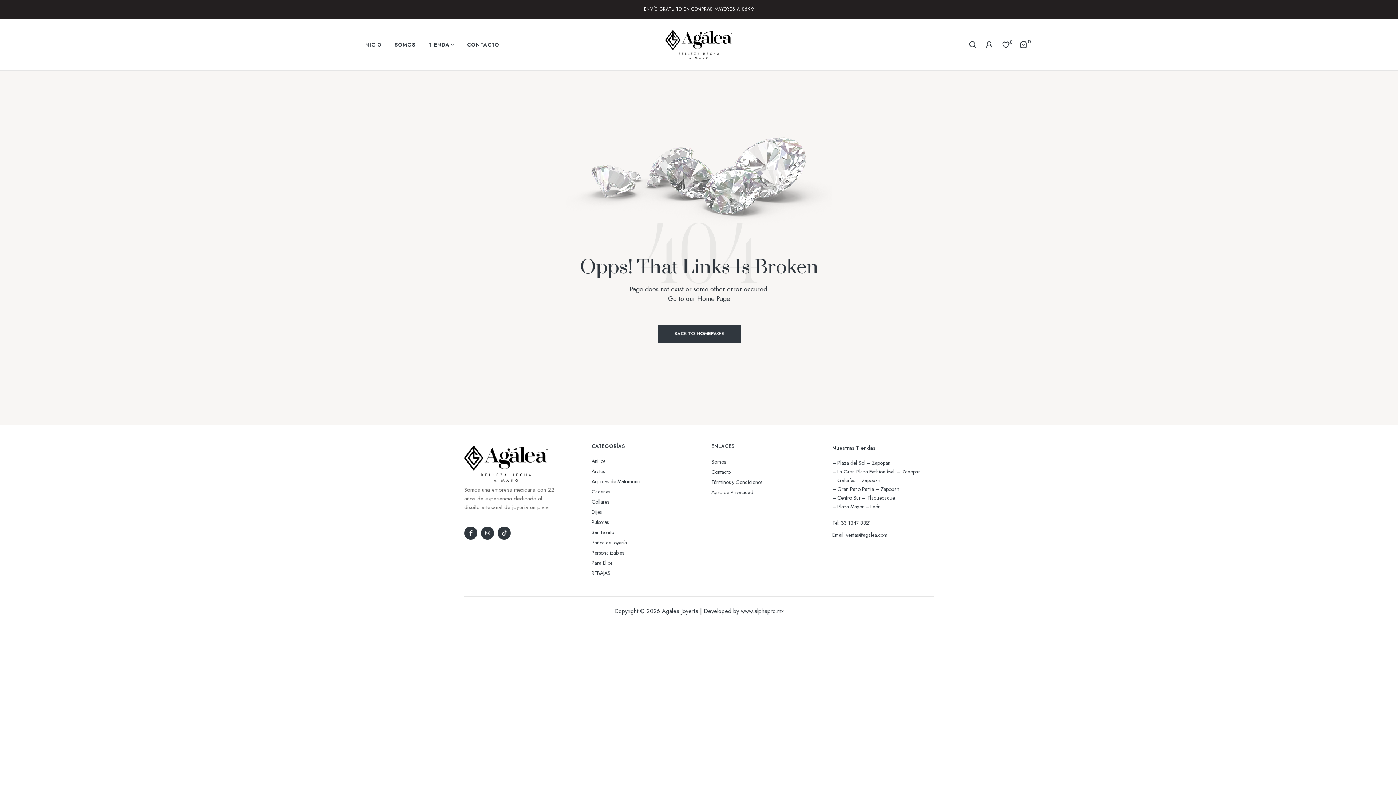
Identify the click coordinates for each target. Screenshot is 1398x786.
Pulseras (600, 522)
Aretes (598, 471)
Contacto (721, 472)
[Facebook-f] (470, 533)
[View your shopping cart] (1023, 44)
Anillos (598, 461)
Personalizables (608, 552)
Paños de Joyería (609, 542)
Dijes (597, 512)
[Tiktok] (504, 533)
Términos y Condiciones (736, 482)
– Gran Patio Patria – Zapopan (865, 489)
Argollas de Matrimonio (616, 481)
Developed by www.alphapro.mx (744, 611)
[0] (1006, 44)
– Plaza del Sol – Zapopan (861, 463)
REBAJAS (601, 573)
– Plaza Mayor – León (856, 506)
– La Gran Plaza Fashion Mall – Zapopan (876, 471)
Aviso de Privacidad (732, 492)
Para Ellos (602, 563)
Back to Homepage (699, 333)
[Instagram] (487, 533)
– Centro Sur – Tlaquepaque (863, 497)
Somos (718, 461)
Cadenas (601, 491)
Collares (600, 501)
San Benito (603, 532)
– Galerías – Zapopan (856, 480)
